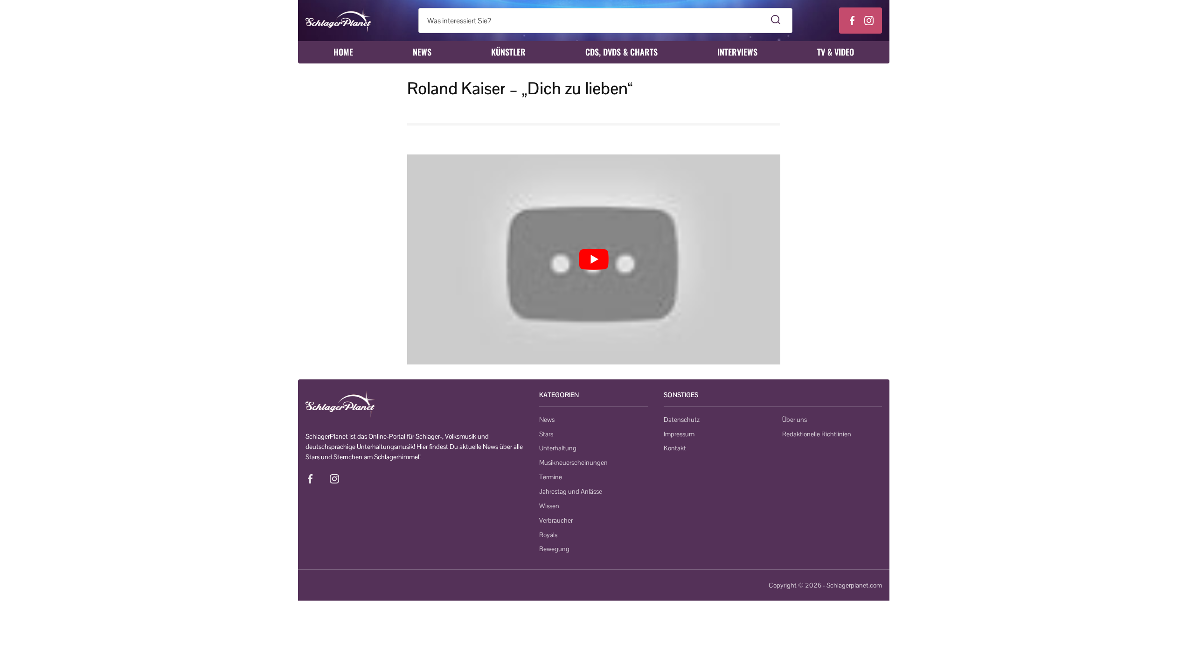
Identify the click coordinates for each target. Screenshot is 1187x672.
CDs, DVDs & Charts (621, 52)
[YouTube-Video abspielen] (593, 259)
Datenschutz (682, 419)
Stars (546, 434)
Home (343, 52)
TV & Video (835, 52)
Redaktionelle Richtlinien (816, 434)
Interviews (737, 52)
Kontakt (675, 448)
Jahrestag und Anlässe (570, 491)
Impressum (679, 434)
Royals (548, 535)
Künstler (508, 52)
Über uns (794, 419)
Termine (550, 477)
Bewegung (554, 549)
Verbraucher (556, 520)
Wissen (549, 506)
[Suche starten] (776, 20)
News (422, 52)
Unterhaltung (557, 448)
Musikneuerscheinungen (573, 462)
